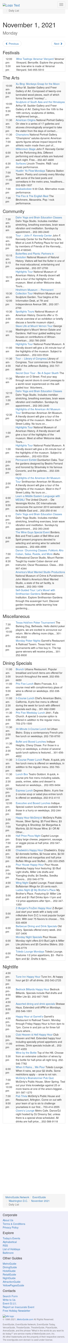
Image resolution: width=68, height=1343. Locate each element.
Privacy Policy (10, 1227)
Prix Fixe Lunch (25, 683)
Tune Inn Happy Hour (28, 976)
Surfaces (21, 163)
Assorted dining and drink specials (35, 1004)
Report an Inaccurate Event (18, 1307)
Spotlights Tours (25, 311)
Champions (22, 134)
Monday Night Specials (29, 937)
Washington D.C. (18, 1201)
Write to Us (9, 1300)
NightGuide (9, 1278)
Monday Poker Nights (28, 640)
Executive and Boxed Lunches (33, 803)
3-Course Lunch (25, 698)
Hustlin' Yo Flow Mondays (30, 170)
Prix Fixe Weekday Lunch (30, 712)
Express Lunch (24, 790)
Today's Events (11, 1238)
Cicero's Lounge (25, 1110)
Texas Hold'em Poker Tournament (35, 622)
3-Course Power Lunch (29, 759)
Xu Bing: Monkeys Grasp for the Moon (38, 84)
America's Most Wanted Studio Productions (40, 572)
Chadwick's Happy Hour (29, 850)
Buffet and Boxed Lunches (31, 741)
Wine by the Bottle (26, 1052)
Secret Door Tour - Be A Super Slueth (37, 373)
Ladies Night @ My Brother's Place (36, 890)
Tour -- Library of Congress (31, 358)
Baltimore (8, 1253)
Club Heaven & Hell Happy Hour (34, 1034)
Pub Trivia (21, 1096)
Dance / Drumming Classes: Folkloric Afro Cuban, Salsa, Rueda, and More (39, 552)
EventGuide (39, 1197)
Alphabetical (10, 1242)
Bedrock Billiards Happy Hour (32, 989)
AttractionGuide (11, 1281)
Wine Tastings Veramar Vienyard (35, 59)
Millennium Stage (26, 149)
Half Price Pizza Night (28, 835)
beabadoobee (24, 189)
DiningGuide (10, 1267)
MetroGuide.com (25, 1319)
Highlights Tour (24, 271)
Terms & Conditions (14, 1224)
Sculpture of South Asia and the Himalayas (40, 102)
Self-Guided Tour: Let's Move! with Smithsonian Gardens (35, 592)
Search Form (10, 1296)
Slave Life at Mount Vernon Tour (34, 326)
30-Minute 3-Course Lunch (31, 729)
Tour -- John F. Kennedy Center (34, 235)
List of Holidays (11, 1249)
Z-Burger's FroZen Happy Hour (34, 908)
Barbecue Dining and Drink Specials (36, 926)
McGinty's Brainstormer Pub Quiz (35, 1078)
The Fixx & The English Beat (32, 196)
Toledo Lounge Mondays (30, 951)
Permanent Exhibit (26, 460)
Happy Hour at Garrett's (29, 1016)
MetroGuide (9, 1263)
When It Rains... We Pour (30, 1067)
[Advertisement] (34, 1160)
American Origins (26, 120)
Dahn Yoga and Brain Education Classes (39, 217)
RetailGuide (9, 1274)
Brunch (20, 669)
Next (57, 43)
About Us (8, 1220)
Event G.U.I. (10, 1303)
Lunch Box (22, 774)
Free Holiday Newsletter (16, 1310)
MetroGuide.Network (17, 1197)
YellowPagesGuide (13, 1285)
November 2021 (40, 1201)
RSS (5, 1245)
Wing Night (22, 882)
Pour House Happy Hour (30, 864)
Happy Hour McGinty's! (29, 817)
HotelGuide (9, 1271)
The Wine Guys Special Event (33, 532)
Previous (13, 43)
